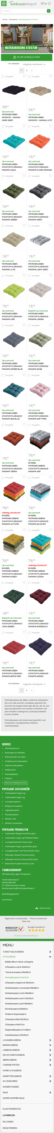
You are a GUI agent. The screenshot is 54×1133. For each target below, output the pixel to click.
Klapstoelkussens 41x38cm (18, 1030)
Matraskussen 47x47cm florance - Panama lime (12, 316)
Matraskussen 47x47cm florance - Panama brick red (12, 673)
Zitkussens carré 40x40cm (17, 967)
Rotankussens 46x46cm (16, 1009)
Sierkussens (10, 1060)
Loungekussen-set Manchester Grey (22, 851)
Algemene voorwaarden (16, 919)
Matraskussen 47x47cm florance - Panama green (12, 217)
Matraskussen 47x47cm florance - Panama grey (38, 217)
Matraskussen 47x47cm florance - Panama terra (12, 469)
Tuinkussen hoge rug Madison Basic (21, 838)
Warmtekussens (12, 1076)
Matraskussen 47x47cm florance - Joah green (12, 624)
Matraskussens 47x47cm (17, 977)
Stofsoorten (10, 770)
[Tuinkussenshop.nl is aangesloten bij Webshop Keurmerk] (14, 929)
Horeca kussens (12, 1070)
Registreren (10, 1128)
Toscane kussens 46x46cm (18, 972)
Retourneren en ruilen (15, 757)
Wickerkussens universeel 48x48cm (22, 988)
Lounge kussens (12, 802)
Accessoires (10, 1081)
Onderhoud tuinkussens (16, 761)
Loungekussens (12, 1040)
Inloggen (8, 1122)
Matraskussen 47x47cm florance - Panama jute (12, 267)
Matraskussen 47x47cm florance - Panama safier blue (12, 366)
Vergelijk (9, 77)
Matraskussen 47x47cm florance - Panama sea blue (12, 416)
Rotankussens (11, 815)
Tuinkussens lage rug (15, 797)
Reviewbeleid (11, 774)
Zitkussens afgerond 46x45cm (19, 983)
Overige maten (11, 1065)
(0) (45, 4)
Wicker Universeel (13, 823)
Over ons (26, 921)
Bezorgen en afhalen (15, 753)
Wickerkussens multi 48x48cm (19, 993)
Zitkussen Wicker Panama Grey (20, 855)
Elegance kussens (13, 806)
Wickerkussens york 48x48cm (19, 1004)
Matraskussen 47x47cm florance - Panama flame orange (40, 167)
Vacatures (7, 900)
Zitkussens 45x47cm (15, 1025)
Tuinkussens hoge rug (15, 793)
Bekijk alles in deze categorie (19, 962)
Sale (5, 1092)
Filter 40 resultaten (28, 57)
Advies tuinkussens (14, 766)
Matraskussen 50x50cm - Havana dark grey (11, 117)
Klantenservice (12, 748)
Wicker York (10, 819)
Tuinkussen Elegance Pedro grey (20, 834)
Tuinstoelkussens (13, 952)
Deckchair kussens (14, 1055)
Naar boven (45, 908)
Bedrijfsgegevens (10, 894)
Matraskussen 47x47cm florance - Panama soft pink (38, 416)
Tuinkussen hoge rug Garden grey (21, 846)
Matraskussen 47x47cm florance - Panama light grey (38, 267)
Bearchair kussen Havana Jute (19, 864)
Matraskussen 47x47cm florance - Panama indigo (38, 673)
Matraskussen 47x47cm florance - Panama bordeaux (38, 624)
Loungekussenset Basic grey (18, 842)
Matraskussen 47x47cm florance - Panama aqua (12, 167)
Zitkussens (9, 957)
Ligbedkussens (12, 810)
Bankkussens (10, 1045)
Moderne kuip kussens (15, 1014)
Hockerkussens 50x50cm (17, 1035)
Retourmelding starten (16, 783)
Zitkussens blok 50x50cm (17, 1019)
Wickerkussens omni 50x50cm (19, 998)
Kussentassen (11, 1087)
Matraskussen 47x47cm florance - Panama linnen (38, 316)
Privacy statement (38, 919)
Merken (8, 778)
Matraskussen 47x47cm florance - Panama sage (38, 366)
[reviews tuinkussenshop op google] (36, 930)
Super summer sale (13, 1098)
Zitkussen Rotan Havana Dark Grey (21, 859)
